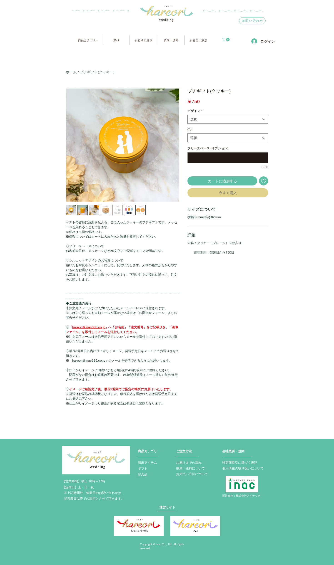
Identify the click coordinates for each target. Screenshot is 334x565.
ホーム (71, 72)
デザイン (194, 111)
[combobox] (227, 119)
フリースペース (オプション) (207, 148)
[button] (226, 39)
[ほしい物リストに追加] (263, 180)
